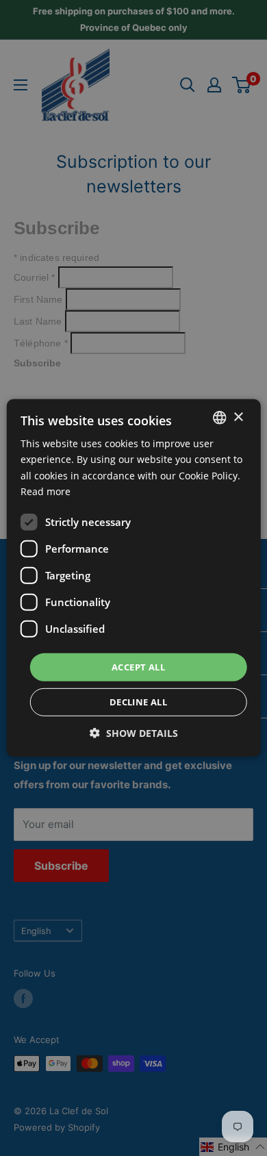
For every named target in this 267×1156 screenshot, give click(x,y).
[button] (134, 733)
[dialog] (133, 578)
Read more (46, 490)
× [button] (238, 417)
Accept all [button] (138, 667)
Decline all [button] (138, 702)
